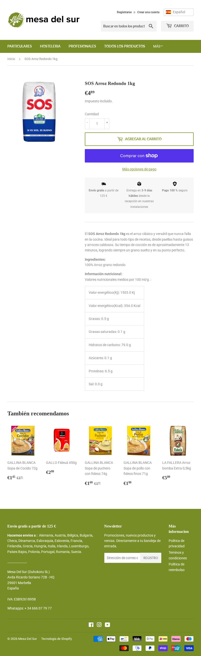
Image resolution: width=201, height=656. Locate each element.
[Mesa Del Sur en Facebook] (91, 625)
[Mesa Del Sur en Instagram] (99, 625)
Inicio (11, 59)
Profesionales (82, 46)
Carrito (181, 26)
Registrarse (124, 12)
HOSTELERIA (50, 46)
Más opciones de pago (139, 169)
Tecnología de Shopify (56, 639)
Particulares (19, 46)
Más (156, 46)
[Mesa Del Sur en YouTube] (107, 625)
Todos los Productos (124, 46)
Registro (150, 558)
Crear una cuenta (148, 12)
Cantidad (92, 114)
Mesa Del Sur (27, 639)
